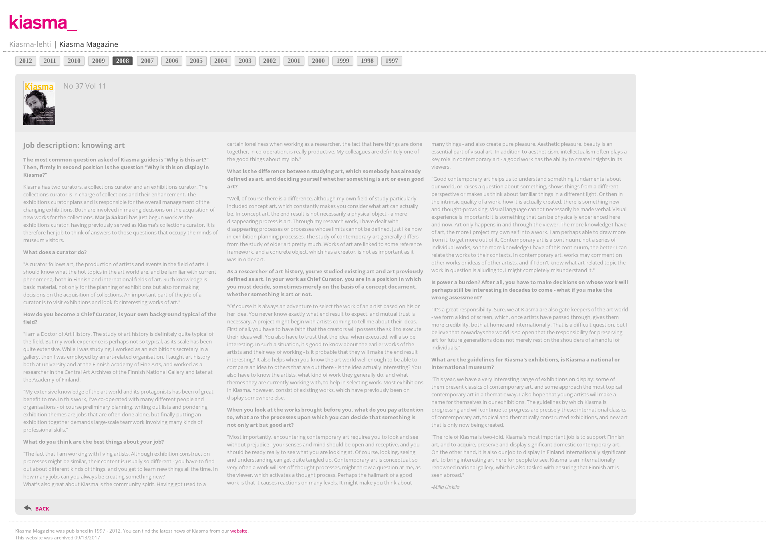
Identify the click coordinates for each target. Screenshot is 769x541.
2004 (220, 60)
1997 (391, 60)
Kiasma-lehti (30, 44)
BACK (42, 508)
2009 (98, 60)
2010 (74, 60)
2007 (147, 60)
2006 (171, 60)
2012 (25, 60)
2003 (245, 60)
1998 (367, 60)
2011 (50, 60)
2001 (294, 60)
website (239, 530)
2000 (318, 60)
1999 (342, 60)
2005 (196, 60)
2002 (269, 60)
